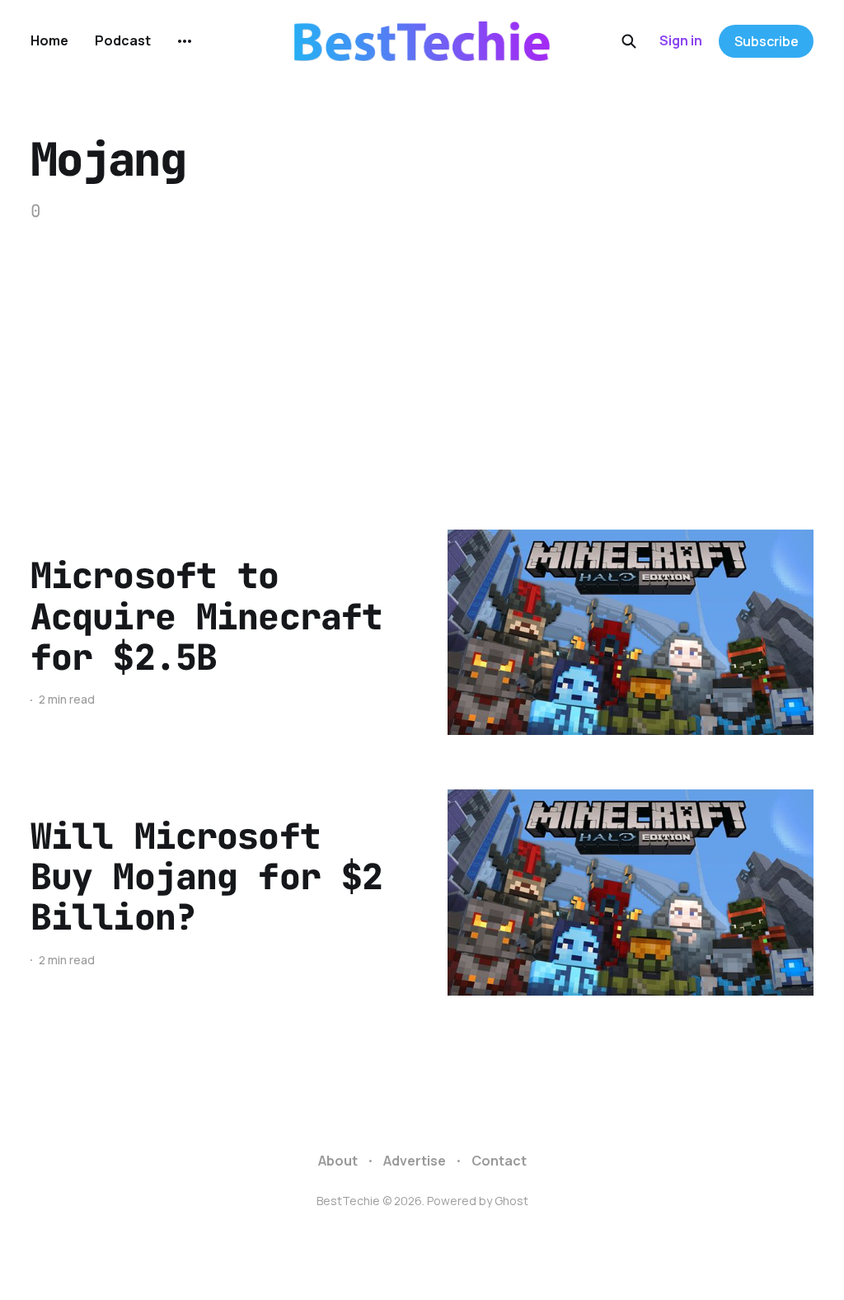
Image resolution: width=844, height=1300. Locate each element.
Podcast (123, 40)
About (338, 1161)
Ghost (511, 1200)
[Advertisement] (422, 348)
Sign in (680, 40)
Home (49, 40)
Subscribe (766, 41)
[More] (184, 41)
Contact (499, 1161)
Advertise (414, 1161)
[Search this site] (629, 41)
